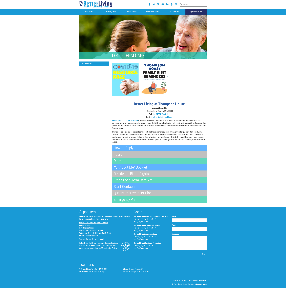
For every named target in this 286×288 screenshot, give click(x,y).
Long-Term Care (177, 12)
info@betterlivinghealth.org (161, 117)
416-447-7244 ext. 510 (161, 114)
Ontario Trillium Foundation (88, 235)
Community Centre (113, 12)
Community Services (155, 12)
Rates (118, 161)
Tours (118, 154)
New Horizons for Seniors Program (91, 230)
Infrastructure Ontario (86, 228)
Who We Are (92, 12)
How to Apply (124, 148)
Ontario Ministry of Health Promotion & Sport (95, 233)
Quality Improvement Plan (133, 193)
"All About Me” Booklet (130, 167)
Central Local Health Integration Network (93, 223)
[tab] (159, 148)
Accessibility (193, 280)
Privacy (184, 280)
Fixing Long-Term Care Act (133, 180)
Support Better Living (196, 12)
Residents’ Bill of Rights (131, 173)
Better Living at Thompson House (125, 120)
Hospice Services (134, 12)
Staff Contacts (125, 186)
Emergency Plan (125, 199)
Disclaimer (176, 280)
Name (174, 216)
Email (174, 225)
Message (175, 234)
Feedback (202, 280)
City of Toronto (84, 225)
